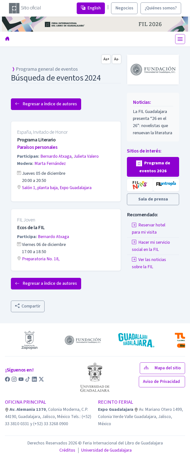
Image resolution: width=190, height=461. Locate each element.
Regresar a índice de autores (49, 104)
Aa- (116, 59)
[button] (153, 167)
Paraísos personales (37, 147)
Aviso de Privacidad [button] (162, 381)
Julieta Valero (86, 156)
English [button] (94, 8)
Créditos (67, 450)
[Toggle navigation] (180, 39)
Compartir (31, 306)
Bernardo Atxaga (55, 156)
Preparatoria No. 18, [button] (40, 259)
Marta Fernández (50, 163)
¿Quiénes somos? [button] (161, 8)
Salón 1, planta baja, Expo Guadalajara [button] (57, 188)
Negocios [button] (124, 8)
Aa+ (106, 59)
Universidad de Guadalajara (104, 450)
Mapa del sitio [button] (167, 368)
